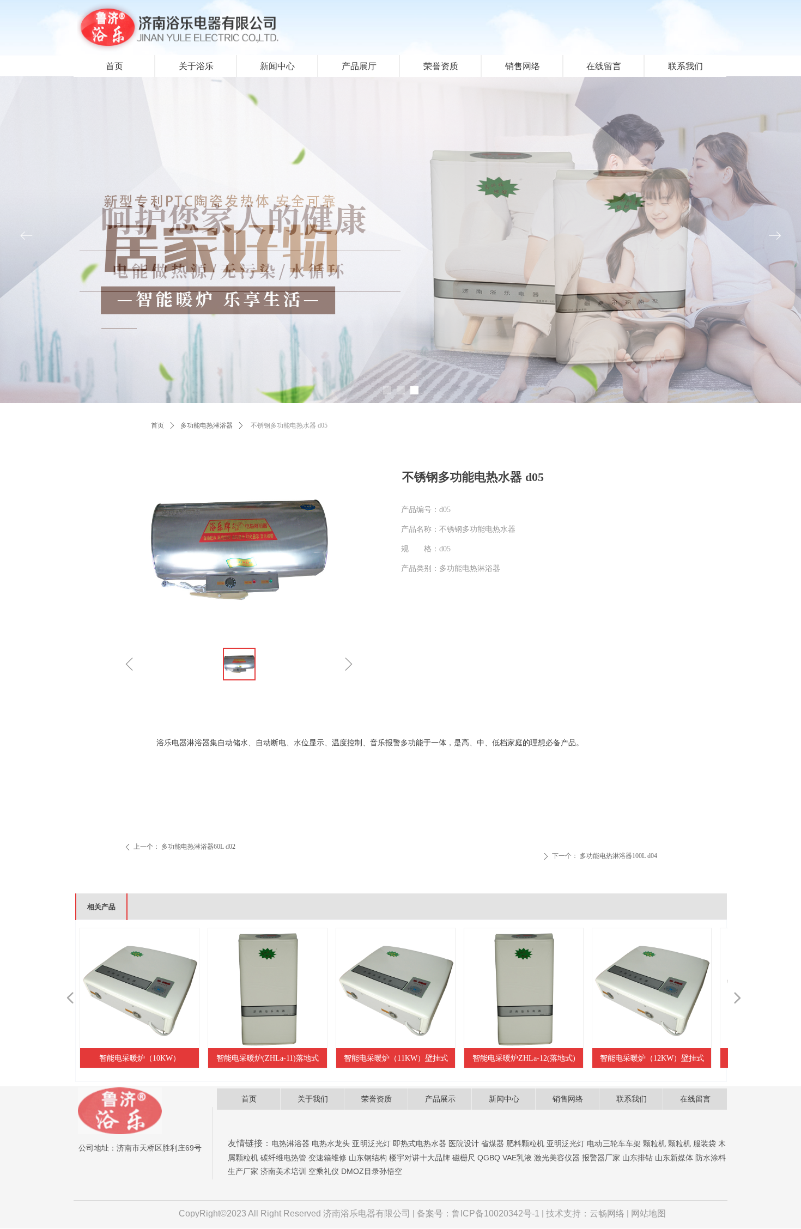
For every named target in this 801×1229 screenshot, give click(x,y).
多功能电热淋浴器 (206, 425)
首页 (157, 425)
